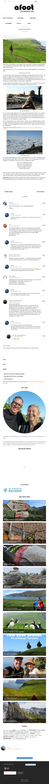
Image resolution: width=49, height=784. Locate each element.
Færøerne (35, 732)
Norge (24, 735)
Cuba (28, 730)
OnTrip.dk (11, 202)
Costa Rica (23, 730)
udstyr (30, 736)
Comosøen (18, 730)
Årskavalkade (19, 738)
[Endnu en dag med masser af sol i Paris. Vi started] (17, 753)
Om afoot (19, 23)
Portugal (31, 735)
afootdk (12, 213)
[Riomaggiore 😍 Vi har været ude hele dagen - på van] (12, 753)
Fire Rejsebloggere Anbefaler (22, 732)
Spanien (11, 737)
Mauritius (20, 735)
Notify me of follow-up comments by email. (14, 374)
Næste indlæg (40, 191)
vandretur (7, 738)
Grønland (17, 733)
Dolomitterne (6, 732)
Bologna (8, 730)
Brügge (11, 730)
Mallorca (13, 735)
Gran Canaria (6, 733)
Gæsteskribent (8, 23)
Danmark (32, 730)
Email (4, 364)
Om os (14, 1)
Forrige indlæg (9, 191)
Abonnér (20, 772)
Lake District (5, 735)
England (11, 732)
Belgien (4, 730)
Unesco (33, 736)
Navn (4, 359)
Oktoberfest (27, 735)
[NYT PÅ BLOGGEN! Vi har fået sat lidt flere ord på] (46, 753)
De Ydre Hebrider (40, 730)
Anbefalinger (32, 18)
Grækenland (12, 733)
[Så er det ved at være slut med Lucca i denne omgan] (37, 753)
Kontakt (9, 1)
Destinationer (20, 18)
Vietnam (13, 738)
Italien (32, 733)
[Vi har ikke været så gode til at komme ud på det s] (22, 753)
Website (5, 369)
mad (10, 735)
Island (29, 733)
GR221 (39, 732)
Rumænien (36, 735)
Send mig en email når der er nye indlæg (13, 376)
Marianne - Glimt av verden (14, 254)
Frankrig (30, 732)
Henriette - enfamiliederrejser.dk (15, 300)
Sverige (16, 736)
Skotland (6, 737)
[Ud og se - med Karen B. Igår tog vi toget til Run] (7, 753)
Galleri (28, 23)
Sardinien (39, 735)
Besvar (44, 203)
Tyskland (26, 737)
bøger (14, 730)
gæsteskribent (24, 733)
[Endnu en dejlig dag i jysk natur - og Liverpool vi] (41, 753)
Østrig (24, 738)
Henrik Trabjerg (12, 276)
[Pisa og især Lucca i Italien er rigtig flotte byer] (27, 753)
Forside (5, 1)
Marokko (17, 735)
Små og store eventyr (8, 18)
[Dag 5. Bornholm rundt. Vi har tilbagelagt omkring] (32, 753)
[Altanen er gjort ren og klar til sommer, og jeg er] (2, 753)
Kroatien (38, 733)
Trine (10, 224)
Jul (35, 733)
